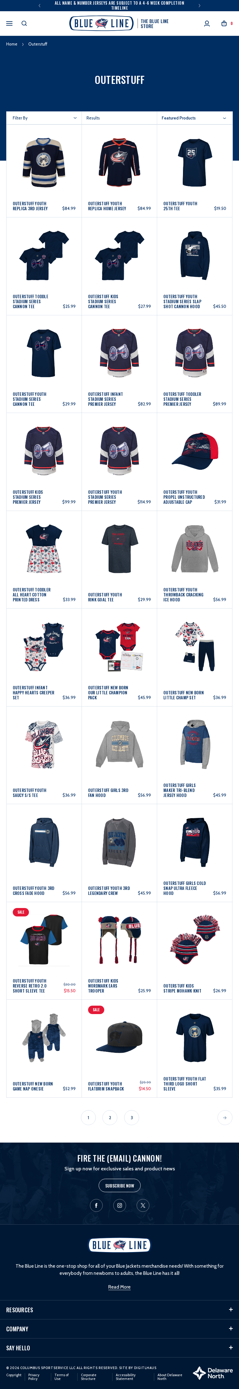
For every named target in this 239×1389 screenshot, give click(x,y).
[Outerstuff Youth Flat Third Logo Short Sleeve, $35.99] (194, 1043)
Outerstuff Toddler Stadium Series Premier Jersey (182, 398)
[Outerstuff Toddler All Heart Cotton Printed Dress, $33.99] (44, 554)
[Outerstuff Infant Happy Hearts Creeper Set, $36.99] (44, 652)
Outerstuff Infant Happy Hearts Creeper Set (33, 692)
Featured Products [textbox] (179, 117)
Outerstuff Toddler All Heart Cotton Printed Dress (32, 594)
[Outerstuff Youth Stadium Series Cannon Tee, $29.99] (44, 358)
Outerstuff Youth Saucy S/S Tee (30, 793)
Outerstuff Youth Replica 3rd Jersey (30, 206)
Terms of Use (61, 1377)
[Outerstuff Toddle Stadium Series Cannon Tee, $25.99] (44, 261)
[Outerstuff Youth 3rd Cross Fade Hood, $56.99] (44, 847)
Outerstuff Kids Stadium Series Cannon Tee (103, 301)
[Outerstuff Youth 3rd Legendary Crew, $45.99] (119, 847)
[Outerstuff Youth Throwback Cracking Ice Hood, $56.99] (194, 554)
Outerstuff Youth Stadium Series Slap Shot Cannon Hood (182, 301)
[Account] (207, 24)
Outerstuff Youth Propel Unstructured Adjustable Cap (184, 496)
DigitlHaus (145, 1368)
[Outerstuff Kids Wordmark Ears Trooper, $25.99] (119, 945)
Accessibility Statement (126, 1377)
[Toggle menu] (9, 22)
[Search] (24, 23)
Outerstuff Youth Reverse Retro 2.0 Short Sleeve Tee (30, 985)
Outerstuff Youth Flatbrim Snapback (106, 1086)
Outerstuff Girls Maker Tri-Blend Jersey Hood (179, 790)
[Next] (225, 1117)
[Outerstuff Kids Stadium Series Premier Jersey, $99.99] (44, 456)
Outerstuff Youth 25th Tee (180, 206)
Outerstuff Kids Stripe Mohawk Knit (182, 988)
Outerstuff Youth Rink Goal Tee (105, 597)
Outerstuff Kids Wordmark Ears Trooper (103, 985)
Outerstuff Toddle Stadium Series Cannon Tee (30, 301)
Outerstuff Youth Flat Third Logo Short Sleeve (184, 1083)
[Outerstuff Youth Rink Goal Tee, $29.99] (119, 554)
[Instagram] (119, 1205)
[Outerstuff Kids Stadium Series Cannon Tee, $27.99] (119, 261)
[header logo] (119, 1245)
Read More (119, 1287)
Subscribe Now (119, 1185)
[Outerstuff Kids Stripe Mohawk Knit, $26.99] (194, 945)
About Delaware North (169, 1377)
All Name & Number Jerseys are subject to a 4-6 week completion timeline (119, 5)
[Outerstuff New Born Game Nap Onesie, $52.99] (44, 1043)
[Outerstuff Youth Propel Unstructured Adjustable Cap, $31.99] (194, 456)
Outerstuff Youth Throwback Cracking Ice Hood (183, 594)
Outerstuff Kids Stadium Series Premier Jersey (28, 496)
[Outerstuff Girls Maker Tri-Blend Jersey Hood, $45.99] (194, 750)
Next (199, 5)
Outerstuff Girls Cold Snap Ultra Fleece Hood (184, 888)
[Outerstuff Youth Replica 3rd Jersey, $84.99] (44, 166)
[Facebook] (96, 1205)
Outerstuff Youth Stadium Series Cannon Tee (30, 398)
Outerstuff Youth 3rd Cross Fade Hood (33, 891)
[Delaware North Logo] (213, 1373)
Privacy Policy (34, 1377)
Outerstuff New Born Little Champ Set (183, 695)
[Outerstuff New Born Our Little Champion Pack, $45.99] (119, 652)
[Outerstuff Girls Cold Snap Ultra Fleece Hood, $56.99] (194, 847)
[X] (143, 1205)
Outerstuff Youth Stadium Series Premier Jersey (105, 496)
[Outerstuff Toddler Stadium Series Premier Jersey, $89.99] (194, 358)
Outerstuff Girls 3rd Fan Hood (108, 793)
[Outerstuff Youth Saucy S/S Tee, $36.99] (44, 750)
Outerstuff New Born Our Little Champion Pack (108, 692)
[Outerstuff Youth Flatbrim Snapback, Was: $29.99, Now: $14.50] (119, 1043)
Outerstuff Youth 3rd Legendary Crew (109, 891)
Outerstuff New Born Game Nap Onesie (33, 1086)
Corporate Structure (88, 1377)
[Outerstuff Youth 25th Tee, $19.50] (194, 166)
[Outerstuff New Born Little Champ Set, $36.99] (194, 652)
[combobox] (194, 118)
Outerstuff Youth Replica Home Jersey (107, 206)
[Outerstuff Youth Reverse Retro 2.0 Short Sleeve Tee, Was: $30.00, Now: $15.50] (44, 945)
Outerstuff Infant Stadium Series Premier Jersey (105, 398)
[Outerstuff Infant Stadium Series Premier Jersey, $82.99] (119, 358)
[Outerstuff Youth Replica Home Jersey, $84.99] (119, 166)
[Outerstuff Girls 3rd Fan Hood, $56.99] (119, 750)
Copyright (13, 1375)
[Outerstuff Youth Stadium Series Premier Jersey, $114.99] (119, 456)
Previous (39, 5)
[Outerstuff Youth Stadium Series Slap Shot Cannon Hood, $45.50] (194, 261)
